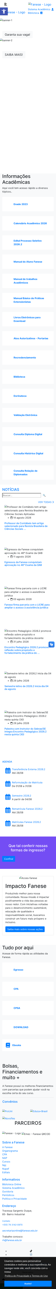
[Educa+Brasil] (38, 1109)
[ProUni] (7, 1109)
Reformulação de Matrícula (27, 782)
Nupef (5, 1168)
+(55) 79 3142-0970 (12, 1224)
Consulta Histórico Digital (28, 453)
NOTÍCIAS (10, 489)
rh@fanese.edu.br (12, 1240)
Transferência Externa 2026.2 (28, 769)
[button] (4, 11)
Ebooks (16, 1045)
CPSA (17, 1008)
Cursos (6, 1161)
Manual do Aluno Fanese (28, 261)
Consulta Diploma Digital (28, 434)
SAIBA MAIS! (14, 54)
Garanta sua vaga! (17, 34)
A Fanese (7, 1147)
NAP (4, 1157)
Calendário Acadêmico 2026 (30, 223)
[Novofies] (8, 1116)
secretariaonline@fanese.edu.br (20, 1230)
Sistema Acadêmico (39, 9)
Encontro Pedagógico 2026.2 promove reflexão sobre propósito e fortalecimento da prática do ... (26, 650)
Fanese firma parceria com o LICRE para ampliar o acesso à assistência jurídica (27, 606)
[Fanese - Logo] (39, 4)
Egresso (18, 969)
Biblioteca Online (11, 1184)
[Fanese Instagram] (31, 1254)
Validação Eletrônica (25, 415)
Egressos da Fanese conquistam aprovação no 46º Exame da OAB (23, 563)
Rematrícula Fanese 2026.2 (27, 808)
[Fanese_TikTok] (31, 1250)
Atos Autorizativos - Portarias (31, 338)
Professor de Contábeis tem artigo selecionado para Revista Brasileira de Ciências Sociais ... (25, 526)
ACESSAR (28, 84)
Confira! (8, 858)
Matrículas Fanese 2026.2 (26, 821)
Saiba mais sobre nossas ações (25, 929)
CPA (16, 988)
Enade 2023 (21, 204)
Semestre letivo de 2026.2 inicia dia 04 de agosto (26, 687)
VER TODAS (45, 502)
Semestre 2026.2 (21, 795)
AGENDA (7, 761)
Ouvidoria (7, 1191)
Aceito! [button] (28, 1283)
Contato (6, 1221)
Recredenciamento (25, 357)
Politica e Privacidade (14, 1198)
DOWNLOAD (21, 1027)
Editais (6, 1172)
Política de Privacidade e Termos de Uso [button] (26, 1276)
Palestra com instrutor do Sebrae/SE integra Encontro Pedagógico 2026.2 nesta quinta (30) (25, 731)
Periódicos (8, 1195)
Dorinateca (20, 395)
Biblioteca (33, 12)
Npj (4, 1165)
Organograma (10, 1150)
